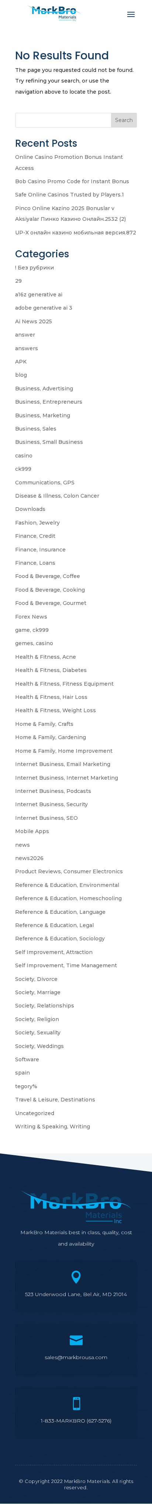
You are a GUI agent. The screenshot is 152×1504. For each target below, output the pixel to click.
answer (25, 334)
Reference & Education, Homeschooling (68, 898)
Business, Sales (35, 428)
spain (22, 1072)
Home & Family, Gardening (50, 737)
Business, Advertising (44, 388)
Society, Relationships (44, 1005)
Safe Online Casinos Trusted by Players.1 (69, 194)
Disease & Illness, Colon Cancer (57, 495)
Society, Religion (37, 1019)
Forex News (31, 616)
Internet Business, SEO (46, 818)
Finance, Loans (35, 563)
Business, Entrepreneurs (48, 401)
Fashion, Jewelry (37, 522)
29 (18, 281)
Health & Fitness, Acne (45, 657)
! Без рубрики (34, 267)
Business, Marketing (42, 415)
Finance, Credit (35, 536)
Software (27, 1059)
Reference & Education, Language (60, 912)
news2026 (29, 858)
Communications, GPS (45, 482)
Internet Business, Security (51, 804)
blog (21, 375)
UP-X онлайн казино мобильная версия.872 (75, 232)
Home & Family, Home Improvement (64, 751)
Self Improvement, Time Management (66, 965)
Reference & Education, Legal (54, 925)
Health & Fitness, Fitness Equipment (64, 683)
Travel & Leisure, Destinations (55, 1099)
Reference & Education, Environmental (67, 885)
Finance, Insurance (40, 549)
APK (21, 361)
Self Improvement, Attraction (54, 952)
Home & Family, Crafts (44, 724)
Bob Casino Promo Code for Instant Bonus (72, 181)
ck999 (23, 469)
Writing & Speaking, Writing (52, 1126)
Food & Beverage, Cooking (50, 589)
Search (124, 120)
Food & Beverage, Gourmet (50, 603)
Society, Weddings (39, 1046)
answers (26, 348)
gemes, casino (34, 643)
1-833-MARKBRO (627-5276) (76, 1420)
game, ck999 (32, 630)
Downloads (30, 509)
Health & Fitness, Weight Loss (55, 710)
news (22, 845)
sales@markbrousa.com (76, 1357)
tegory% (26, 1086)
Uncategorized (34, 1113)
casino (23, 455)
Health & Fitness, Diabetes (51, 670)
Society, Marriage (38, 992)
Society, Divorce (36, 979)
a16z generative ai (38, 294)
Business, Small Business (49, 442)
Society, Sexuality (38, 1032)
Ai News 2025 (33, 321)
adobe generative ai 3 (43, 307)
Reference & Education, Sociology (60, 938)
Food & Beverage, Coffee (47, 576)
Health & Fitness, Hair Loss (51, 697)
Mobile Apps (32, 831)
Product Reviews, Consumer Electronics (69, 871)
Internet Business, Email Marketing (62, 764)
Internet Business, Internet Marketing (66, 777)
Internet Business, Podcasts (53, 791)
